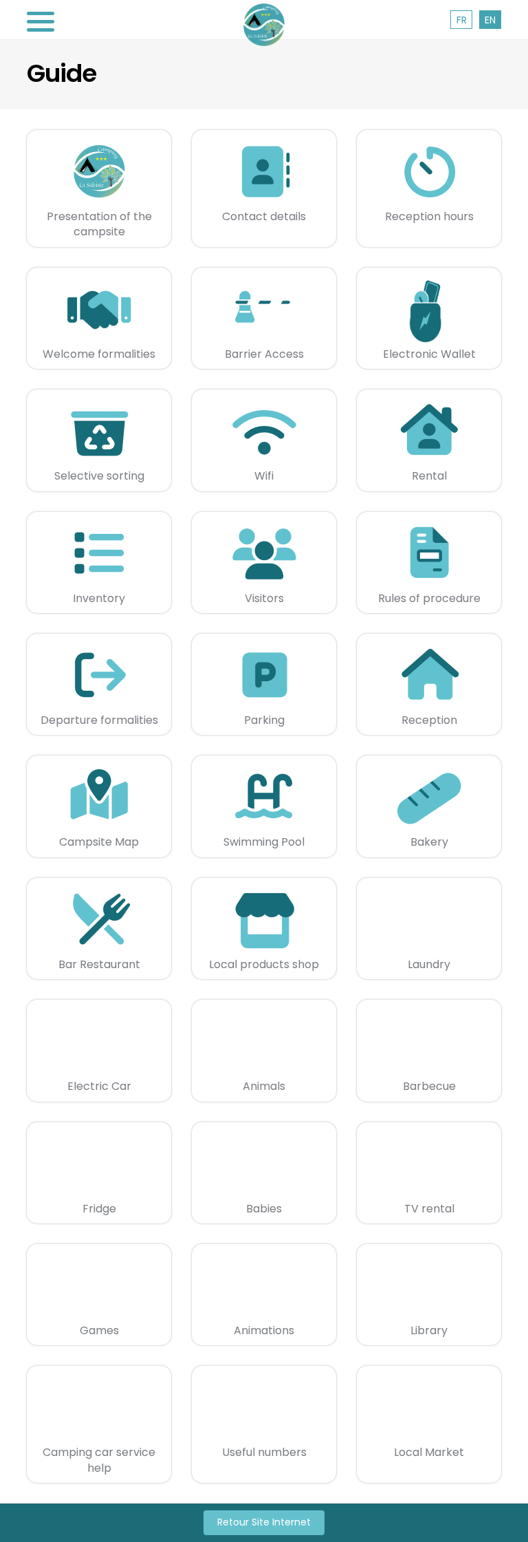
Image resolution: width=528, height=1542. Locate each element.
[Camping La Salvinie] (264, 24)
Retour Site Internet (264, 1522)
